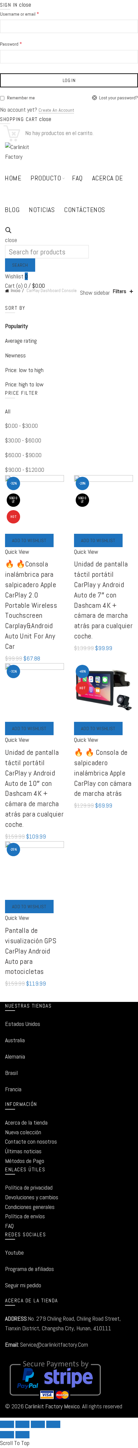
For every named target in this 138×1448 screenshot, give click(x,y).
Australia (15, 1040)
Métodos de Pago (24, 1161)
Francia (13, 1089)
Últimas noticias (23, 1151)
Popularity (16, 326)
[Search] (8, 230)
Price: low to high (24, 370)
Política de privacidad (29, 1187)
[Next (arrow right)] (22, 1434)
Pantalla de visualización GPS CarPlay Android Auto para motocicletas (30, 951)
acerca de (107, 178)
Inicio (15, 290)
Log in (69, 80)
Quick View (17, 551)
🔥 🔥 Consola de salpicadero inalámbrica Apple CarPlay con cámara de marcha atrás (102, 773)
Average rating (21, 340)
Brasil (11, 1073)
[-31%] (34, 692)
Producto (45, 178)
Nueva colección (23, 1132)
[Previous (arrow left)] (7, 1434)
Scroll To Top (14, 1443)
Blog (12, 209)
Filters (119, 291)
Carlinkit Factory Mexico (52, 1406)
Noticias (42, 209)
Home (13, 178)
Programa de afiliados (29, 1269)
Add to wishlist (29, 540)
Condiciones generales (30, 1207)
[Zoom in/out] (53, 1424)
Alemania (15, 1056)
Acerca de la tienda (26, 1122)
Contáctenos (84, 209)
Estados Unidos (22, 1024)
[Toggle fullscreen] (38, 1424)
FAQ (77, 178)
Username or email (29, 13)
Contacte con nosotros (31, 1141)
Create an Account (56, 110)
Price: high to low (24, 384)
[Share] (22, 1424)
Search (20, 265)
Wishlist (16, 276)
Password (21, 43)
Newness (15, 355)
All (7, 411)
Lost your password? (118, 98)
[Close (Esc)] (7, 1424)
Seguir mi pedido (23, 1285)
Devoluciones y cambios (31, 1197)
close (25, 4)
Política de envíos (25, 1216)
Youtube (14, 1252)
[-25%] (34, 870)
